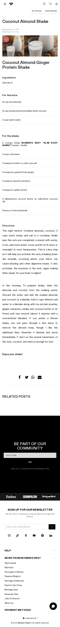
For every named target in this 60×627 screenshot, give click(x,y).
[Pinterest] (42, 536)
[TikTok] (17, 536)
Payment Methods (18, 610)
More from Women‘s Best (23, 558)
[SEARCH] (44, 3)
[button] (20, 378)
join (30, 462)
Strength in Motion (14, 572)
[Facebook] (25, 536)
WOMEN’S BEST (32, 142)
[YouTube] (34, 536)
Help (8, 550)
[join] (52, 526)
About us (9, 603)
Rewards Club (11, 594)
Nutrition (36, 11)
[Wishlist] (50, 4)
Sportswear (51, 11)
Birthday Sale (11, 589)
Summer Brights (12, 576)
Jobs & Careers (12, 598)
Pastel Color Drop (13, 585)
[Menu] (5, 4)
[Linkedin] (50, 536)
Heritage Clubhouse (14, 580)
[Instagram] (9, 536)
